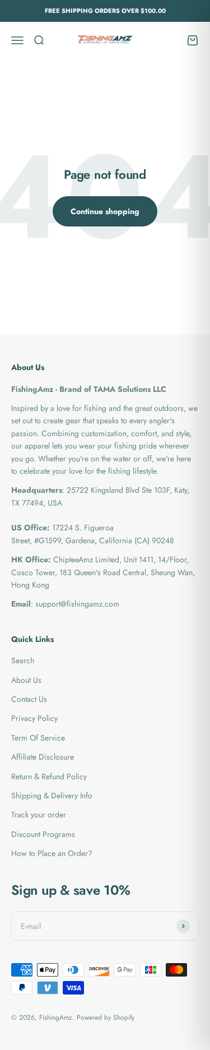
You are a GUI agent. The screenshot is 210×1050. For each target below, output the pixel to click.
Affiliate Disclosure (42, 756)
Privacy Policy (34, 718)
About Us (26, 680)
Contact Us (29, 699)
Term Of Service (38, 737)
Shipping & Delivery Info (51, 795)
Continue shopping (105, 211)
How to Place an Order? (51, 853)
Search (22, 660)
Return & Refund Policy (49, 776)
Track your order (38, 814)
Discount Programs (43, 834)
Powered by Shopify (105, 1017)
